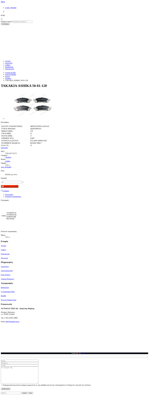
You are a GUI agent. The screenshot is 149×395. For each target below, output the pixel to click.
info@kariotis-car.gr (12, 321)
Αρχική (7, 61)
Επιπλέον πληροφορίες (13, 196)
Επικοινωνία (9, 69)
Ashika (7, 161)
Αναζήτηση (5, 24)
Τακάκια (8, 78)
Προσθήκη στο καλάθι (11, 186)
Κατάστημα (9, 67)
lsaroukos (83, 353)
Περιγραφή (9, 194)
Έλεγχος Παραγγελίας (8, 300)
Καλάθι (3, 296)
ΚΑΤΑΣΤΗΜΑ (10, 74)
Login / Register (10, 8)
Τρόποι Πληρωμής (7, 279)
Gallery (7, 65)
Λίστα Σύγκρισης (7, 271)
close (30, 393)
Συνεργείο (8, 63)
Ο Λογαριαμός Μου (8, 292)
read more (4, 148)
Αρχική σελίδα (10, 72)
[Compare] (2, 19)
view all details (6, 167)
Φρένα (7, 76)
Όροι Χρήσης (5, 275)
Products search (6, 22)
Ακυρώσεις (5, 266)
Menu (3, 2)
